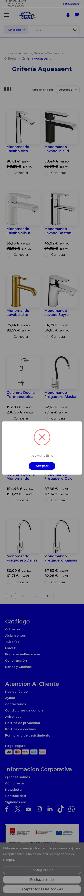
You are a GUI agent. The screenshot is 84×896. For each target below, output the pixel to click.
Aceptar (42, 466)
